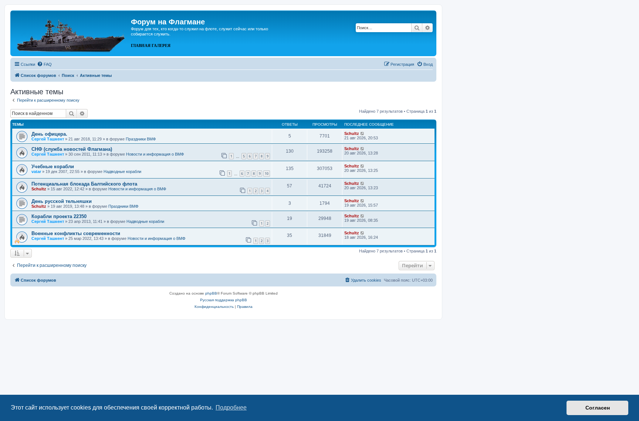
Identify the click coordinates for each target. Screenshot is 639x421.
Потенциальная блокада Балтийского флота (84, 184)
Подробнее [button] (231, 407)
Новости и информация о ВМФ (155, 154)
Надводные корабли (122, 171)
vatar (36, 171)
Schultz (351, 133)
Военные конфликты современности (75, 233)
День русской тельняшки (61, 201)
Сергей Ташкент (47, 139)
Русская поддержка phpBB (223, 300)
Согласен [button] (597, 408)
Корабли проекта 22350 (59, 216)
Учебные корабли (52, 166)
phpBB (211, 293)
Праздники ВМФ (141, 139)
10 (266, 173)
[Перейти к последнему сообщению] (362, 133)
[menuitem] (44, 64)
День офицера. (49, 134)
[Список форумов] (71, 32)
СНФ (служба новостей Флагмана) (71, 149)
